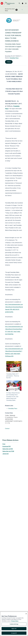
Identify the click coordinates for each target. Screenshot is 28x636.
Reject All (14, 628)
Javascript (5, 453)
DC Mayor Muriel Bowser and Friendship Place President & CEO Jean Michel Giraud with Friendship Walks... (13, 396)
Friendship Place (14, 58)
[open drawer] (25, 3)
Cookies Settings (14, 624)
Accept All (14, 633)
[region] (14, 624)
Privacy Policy (14, 621)
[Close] (26, 613)
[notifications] (22, 3)
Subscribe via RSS (7, 449)
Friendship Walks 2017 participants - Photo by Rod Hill (12, 375)
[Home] (8, 3)
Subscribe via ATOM (8, 451)
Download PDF (6, 446)
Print (3, 444)
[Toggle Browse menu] (22, 10)
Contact (7, 428)
